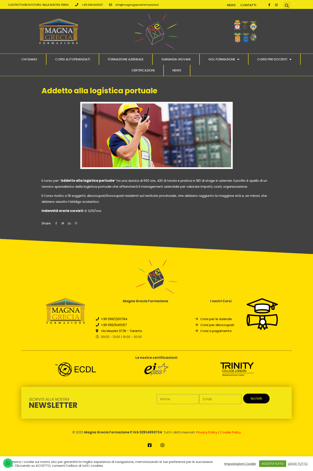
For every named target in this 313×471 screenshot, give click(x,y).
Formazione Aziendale (126, 59)
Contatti (248, 5)
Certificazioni (143, 70)
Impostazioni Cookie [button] (240, 464)
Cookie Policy (230, 432)
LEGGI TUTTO (298, 464)
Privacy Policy (206, 432)
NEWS (176, 70)
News (231, 5)
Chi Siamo (29, 59)
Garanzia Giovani (176, 59)
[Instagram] (276, 5)
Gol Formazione (221, 59)
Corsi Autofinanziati (72, 59)
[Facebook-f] (269, 5)
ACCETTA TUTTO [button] (273, 464)
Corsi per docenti (272, 59)
